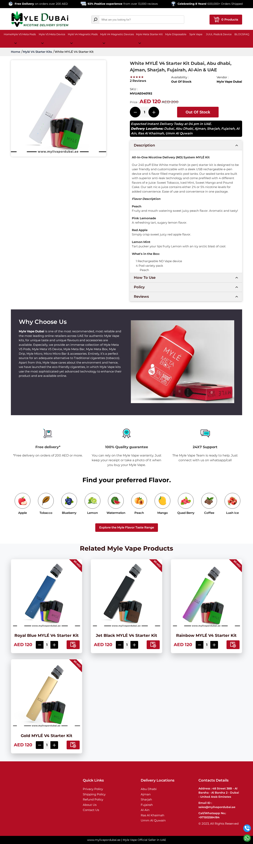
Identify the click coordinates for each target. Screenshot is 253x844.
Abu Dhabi (184, 128)
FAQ (246, 34)
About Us (89, 805)
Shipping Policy (94, 794)
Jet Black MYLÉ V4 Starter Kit (126, 635)
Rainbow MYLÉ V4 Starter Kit (206, 635)
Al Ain (145, 810)
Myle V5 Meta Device (52, 34)
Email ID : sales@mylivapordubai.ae (216, 805)
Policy (139, 287)
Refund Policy (93, 799)
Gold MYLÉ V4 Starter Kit (46, 736)
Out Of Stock (198, 112)
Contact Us (91, 810)
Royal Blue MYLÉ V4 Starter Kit (46, 635)
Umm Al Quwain (179, 133)
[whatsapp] (247, 838)
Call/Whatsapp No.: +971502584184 (212, 815)
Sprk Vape (195, 34)
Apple (22, 513)
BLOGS (239, 34)
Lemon (92, 513)
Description (144, 145)
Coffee (209, 513)
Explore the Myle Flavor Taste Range (126, 527)
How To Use (145, 277)
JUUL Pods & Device (219, 34)
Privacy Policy (93, 789)
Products (229, 19)
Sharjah (213, 128)
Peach (139, 513)
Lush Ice (232, 513)
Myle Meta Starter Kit (149, 34)
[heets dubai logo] (40, 19)
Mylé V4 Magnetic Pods (83, 34)
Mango (162, 513)
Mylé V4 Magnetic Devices (117, 34)
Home (8, 34)
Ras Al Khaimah (151, 133)
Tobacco (46, 513)
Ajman (199, 128)
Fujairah (228, 128)
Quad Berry (185, 513)
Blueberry (69, 513)
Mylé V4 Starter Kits (37, 52)
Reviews (141, 296)
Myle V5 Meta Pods (24, 34)
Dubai (169, 128)
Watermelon (116, 513)
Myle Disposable (175, 34)
